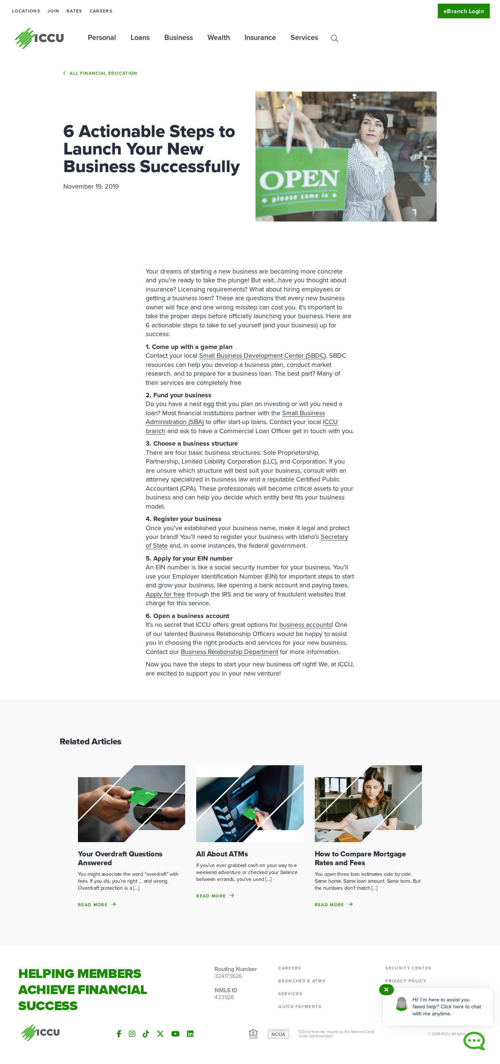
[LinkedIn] (190, 1033)
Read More (93, 904)
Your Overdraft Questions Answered (120, 858)
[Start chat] (474, 1041)
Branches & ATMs (301, 981)
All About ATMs (222, 853)
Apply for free (165, 594)
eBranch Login (464, 11)
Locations (26, 11)
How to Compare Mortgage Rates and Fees (360, 858)
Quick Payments (299, 1006)
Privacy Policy (405, 981)
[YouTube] (175, 1033)
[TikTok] (146, 1033)
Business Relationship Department (229, 651)
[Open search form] (334, 38)
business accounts (305, 624)
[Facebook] (119, 1033)
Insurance (260, 37)
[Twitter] (160, 1033)
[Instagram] (132, 1033)
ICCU (39, 38)
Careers (101, 11)
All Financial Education (103, 73)
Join (53, 11)
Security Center (408, 968)
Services (290, 993)
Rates (74, 11)
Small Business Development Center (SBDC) (262, 355)
